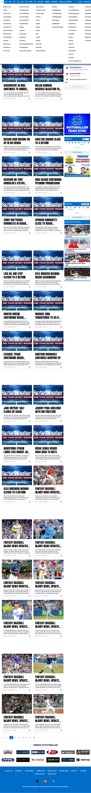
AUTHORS (83, 771)
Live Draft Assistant (24, 17)
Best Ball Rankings (56, 10)
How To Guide (6, 50)
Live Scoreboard (72, 30)
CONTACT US (8, 771)
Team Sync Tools (7, 13)
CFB (26, 1)
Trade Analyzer (72, 23)
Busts (37, 34)
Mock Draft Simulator (24, 13)
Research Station (7, 34)
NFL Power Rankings (40, 50)
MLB (6, 1)
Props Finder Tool (7, 27)
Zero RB (38, 37)
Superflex (38, 40)
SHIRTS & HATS (52, 771)
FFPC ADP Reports (24, 47)
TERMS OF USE (51, 774)
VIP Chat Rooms (6, 47)
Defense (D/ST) (72, 50)
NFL (2, 1)
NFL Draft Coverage (40, 10)
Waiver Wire (71, 47)
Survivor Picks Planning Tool (75, 61)
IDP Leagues (39, 47)
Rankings (22, 27)
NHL (14, 1)
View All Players (77, 152)
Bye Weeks (71, 57)
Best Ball (38, 23)
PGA (18, 1)
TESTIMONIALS (29, 771)
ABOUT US (74, 771)
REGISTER (87, 1)
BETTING (40, 1)
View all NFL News (77, 86)
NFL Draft (38, 17)
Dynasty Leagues (40, 13)
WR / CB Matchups (7, 37)
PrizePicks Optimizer (8, 30)
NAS (22, 1)
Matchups (71, 40)
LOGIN (80, 1)
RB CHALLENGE (63, 771)
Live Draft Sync (6, 20)
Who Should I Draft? (24, 20)
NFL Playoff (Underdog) (57, 27)
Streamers (71, 44)
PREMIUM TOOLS (7, 6)
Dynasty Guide (23, 34)
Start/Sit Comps (6, 44)
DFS (35, 1)
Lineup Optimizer (7, 23)
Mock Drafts (39, 44)
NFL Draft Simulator (24, 10)
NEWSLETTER (41, 771)
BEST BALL (54, 6)
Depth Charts (23, 37)
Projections (5, 40)
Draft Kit (5, 10)
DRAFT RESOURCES (24, 6)
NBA (10, 1)
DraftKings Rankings (56, 17)
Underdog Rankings (56, 13)
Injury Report (22, 40)
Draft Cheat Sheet (24, 23)
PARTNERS (54, 1)
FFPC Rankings (55, 20)
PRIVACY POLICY (40, 774)
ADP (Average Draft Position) (26, 44)
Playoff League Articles (74, 13)
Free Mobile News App (74, 10)
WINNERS (47, 1)
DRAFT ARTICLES (40, 6)
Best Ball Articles (56, 23)
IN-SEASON (71, 6)
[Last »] (34, 737)
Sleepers (38, 30)
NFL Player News (72, 27)
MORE (30, 1)
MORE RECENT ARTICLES (73, 222)
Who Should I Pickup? (73, 20)
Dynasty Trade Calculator (25, 50)
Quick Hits (71, 54)
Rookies (38, 20)
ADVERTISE (18, 771)
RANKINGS (68, 204)
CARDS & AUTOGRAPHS (65, 1)
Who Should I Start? (73, 17)
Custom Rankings (7, 17)
